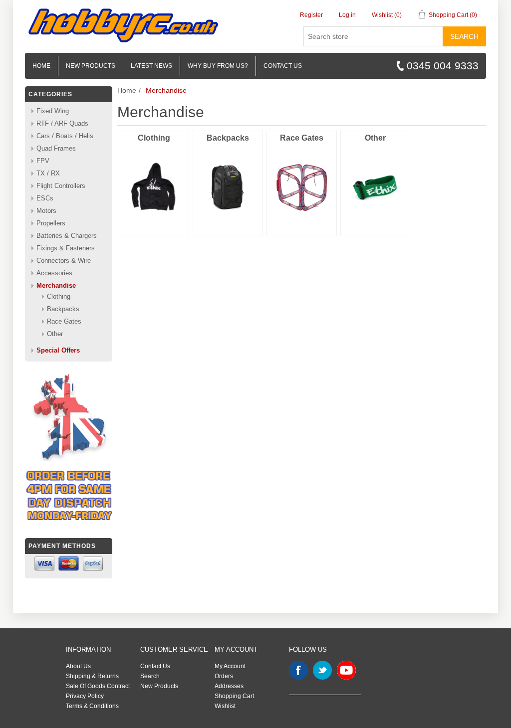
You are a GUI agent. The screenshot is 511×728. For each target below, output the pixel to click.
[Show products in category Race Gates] (301, 187)
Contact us (282, 65)
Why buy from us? (218, 65)
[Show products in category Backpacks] (227, 187)
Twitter (322, 670)
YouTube (346, 670)
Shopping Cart (234, 696)
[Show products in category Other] (375, 187)
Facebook (298, 670)
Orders (224, 676)
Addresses (229, 686)
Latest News (151, 65)
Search (464, 36)
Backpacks (228, 138)
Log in (347, 14)
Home (41, 65)
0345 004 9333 (443, 65)
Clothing (154, 138)
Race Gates (301, 138)
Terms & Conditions (92, 706)
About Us (78, 666)
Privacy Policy (85, 696)
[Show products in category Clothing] (153, 187)
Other (375, 138)
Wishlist (225, 706)
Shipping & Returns (92, 676)
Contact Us (155, 666)
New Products (90, 65)
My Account (230, 666)
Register (311, 14)
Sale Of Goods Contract (98, 686)
